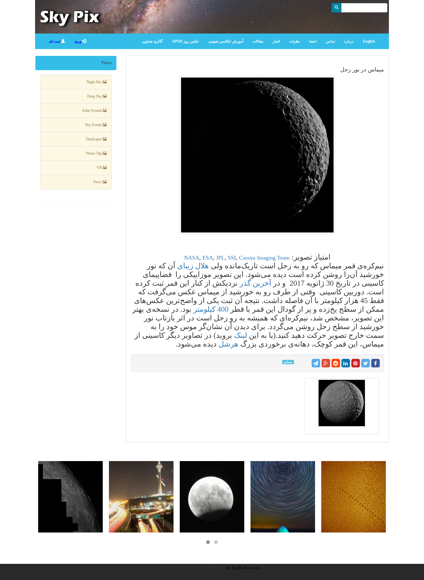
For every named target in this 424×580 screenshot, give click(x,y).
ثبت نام (55, 41)
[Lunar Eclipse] (212, 496)
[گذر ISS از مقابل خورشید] (353, 496)
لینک (240, 335)
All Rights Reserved (242, 567)
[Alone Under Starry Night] (282, 496)
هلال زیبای (193, 266)
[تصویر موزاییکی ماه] (70, 496)
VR (100, 167)
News (98, 182)
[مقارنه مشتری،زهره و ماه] (141, 496)
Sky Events (94, 125)
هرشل (228, 344)
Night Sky (95, 82)
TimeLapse (94, 139)
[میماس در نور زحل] (257, 155)
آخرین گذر (255, 283)
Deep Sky (95, 96)
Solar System (92, 110)
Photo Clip (94, 153)
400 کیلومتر (211, 309)
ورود (78, 41)
